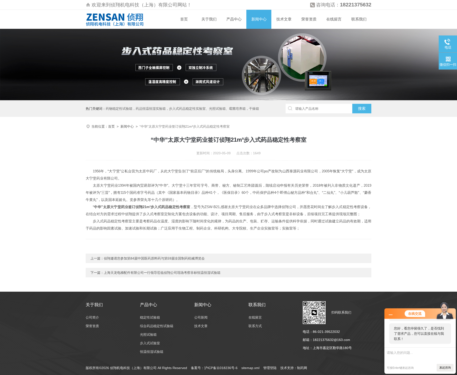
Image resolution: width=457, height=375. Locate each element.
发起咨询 (445, 367)
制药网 (302, 368)
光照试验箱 (148, 334)
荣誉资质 (309, 19)
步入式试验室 (150, 343)
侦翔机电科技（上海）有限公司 (144, 4)
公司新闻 (201, 317)
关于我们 (209, 19)
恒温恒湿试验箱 (151, 352)
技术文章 (284, 19)
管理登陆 (270, 368)
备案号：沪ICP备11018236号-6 (214, 368)
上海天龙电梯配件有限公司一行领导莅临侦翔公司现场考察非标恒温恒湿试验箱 (162, 273)
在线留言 (334, 19)
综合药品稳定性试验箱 (156, 326)
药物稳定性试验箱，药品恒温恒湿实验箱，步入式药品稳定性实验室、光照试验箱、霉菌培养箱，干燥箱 (182, 108)
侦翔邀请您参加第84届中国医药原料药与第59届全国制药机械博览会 (154, 258)
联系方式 (255, 326)
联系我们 (359, 19)
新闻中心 (259, 19)
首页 (184, 19)
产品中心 (234, 19)
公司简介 (92, 317)
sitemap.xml (250, 368)
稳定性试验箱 (150, 317)
